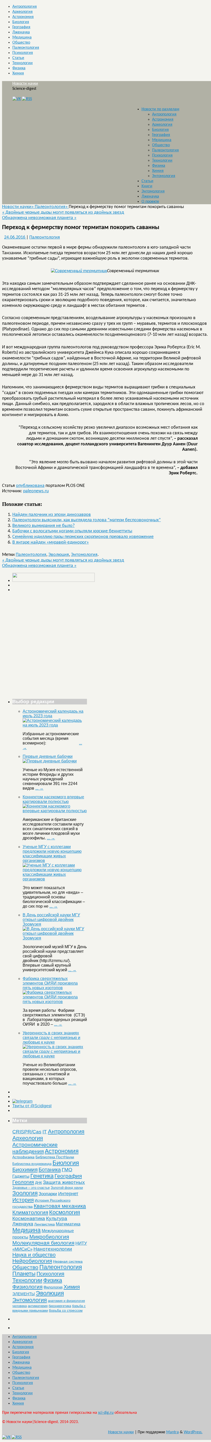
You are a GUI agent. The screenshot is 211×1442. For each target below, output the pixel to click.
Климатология (30, 1212)
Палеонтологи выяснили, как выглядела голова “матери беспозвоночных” (86, 520)
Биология (20, 22)
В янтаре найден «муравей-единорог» (50, 542)
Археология (22, 12)
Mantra (172, 1432)
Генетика (42, 1176)
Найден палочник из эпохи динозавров (51, 514)
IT (44, 1131)
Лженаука (21, 32)
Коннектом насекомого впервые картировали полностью (53, 799)
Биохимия (25, 1169)
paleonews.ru (36, 491)
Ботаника (50, 1169)
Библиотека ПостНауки (55, 1157)
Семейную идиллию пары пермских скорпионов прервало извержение (83, 536)
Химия (18, 73)
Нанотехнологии (52, 1249)
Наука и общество (34, 1255)
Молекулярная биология (43, 1243)
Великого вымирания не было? (43, 525)
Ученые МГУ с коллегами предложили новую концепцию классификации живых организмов (52, 854)
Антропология (24, 7)
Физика (18, 68)
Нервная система (68, 1261)
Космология (64, 1212)
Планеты (24, 1274)
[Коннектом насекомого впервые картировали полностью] (55, 811)
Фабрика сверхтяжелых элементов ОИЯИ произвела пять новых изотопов (50, 983)
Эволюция (58, 554)
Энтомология (163, 176)
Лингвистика (44, 1224)
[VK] (16, 99)
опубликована (30, 485)
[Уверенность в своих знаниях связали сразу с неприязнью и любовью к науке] (55, 1056)
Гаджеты (20, 1176)
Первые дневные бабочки (48, 756)
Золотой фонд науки (67, 1188)
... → (39, 788)
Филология (53, 1287)
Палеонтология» (52, 206)
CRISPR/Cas (26, 1131)
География (21, 27)
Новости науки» (18, 206)
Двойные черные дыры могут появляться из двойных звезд (63, 212)
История (23, 1200)
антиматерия (38, 1306)
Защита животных (64, 1182)
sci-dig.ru (105, 1413)
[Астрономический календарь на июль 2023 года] (55, 725)
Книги (147, 186)
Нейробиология (32, 1261)
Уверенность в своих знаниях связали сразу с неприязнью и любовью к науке (51, 1037)
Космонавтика (28, 1218)
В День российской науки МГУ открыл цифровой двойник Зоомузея (51, 919)
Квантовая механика (60, 1206)
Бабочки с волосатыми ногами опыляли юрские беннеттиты (72, 531)
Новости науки (25, 84)
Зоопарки (48, 1193)
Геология (23, 1182)
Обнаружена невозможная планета (39, 217)
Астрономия (23, 17)
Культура (56, 1218)
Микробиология (49, 1237)
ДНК (38, 1183)
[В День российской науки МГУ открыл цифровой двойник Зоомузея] (55, 938)
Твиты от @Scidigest (31, 1106)
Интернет (68, 1193)
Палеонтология (25, 48)
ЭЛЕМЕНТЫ (23, 1294)
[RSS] (27, 99)
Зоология (25, 1193)
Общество (21, 43)
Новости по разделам (160, 109)
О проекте (150, 202)
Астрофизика (23, 1157)
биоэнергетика (60, 1306)
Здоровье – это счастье (31, 1188)
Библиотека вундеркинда (31, 1164)
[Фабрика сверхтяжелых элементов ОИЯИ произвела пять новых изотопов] (55, 1001)
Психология (22, 53)
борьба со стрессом (66, 1310)
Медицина (22, 37)
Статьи (18, 58)
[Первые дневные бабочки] (50, 761)
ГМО (67, 1169)
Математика (68, 1224)
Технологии (22, 63)
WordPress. (193, 1432)
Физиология (27, 1287)
